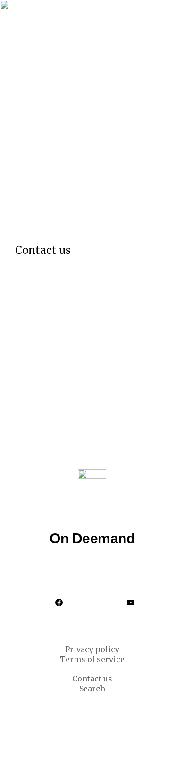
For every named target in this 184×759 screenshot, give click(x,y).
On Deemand (92, 538)
